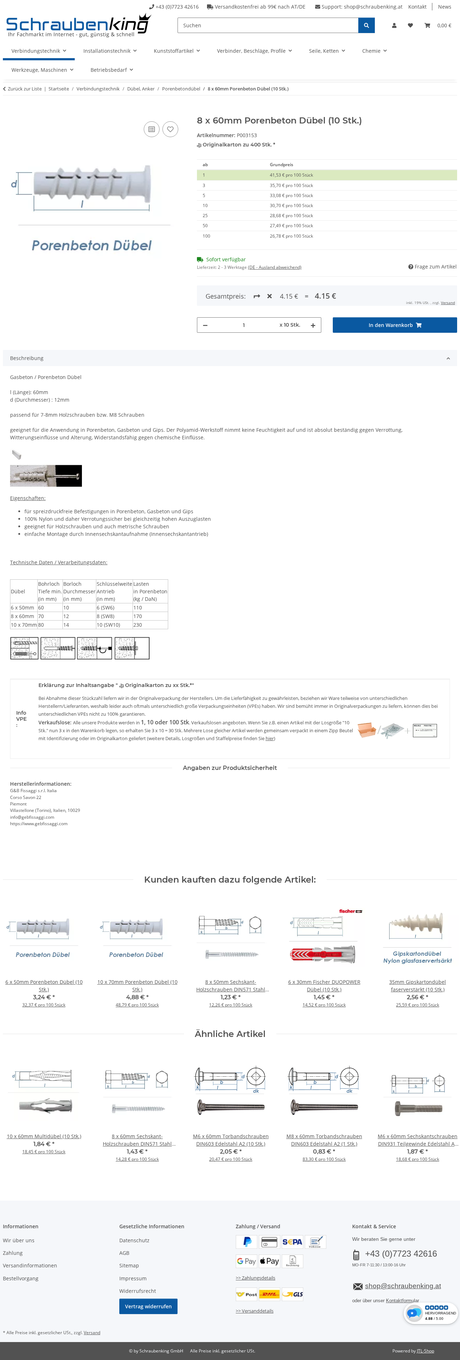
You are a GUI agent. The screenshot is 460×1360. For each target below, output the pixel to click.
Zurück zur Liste (25, 88)
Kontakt (417, 6)
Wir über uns (18, 1240)
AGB (124, 1252)
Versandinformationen (30, 1265)
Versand (448, 302)
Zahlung (13, 1252)
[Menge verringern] (205, 325)
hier (270, 738)
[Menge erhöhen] (313, 325)
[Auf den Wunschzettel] (170, 129)
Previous (15, 956)
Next (445, 956)
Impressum (133, 1278)
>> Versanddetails (254, 1311)
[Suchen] (366, 25)
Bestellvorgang (20, 1278)
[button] (394, 25)
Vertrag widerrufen (148, 1306)
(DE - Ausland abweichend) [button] (275, 267)
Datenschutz (134, 1240)
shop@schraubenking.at (373, 6)
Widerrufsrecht (137, 1290)
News (444, 6)
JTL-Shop (425, 1351)
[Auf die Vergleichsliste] (152, 129)
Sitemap (129, 1265)
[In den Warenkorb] (8, 112)
